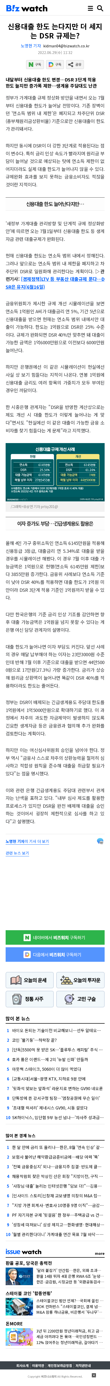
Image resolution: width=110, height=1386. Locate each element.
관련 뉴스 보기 (17, 853)
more (100, 1253)
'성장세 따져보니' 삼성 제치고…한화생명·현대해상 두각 (60, 1225)
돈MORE (14, 1323)
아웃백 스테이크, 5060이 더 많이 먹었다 (46, 1069)
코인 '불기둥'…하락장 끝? (34, 1040)
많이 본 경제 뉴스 (21, 1135)
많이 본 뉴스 (18, 1018)
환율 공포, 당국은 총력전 (29, 1263)
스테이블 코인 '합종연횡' (29, 1293)
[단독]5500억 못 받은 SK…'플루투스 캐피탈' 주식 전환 (59, 1050)
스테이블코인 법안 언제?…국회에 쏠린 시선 (71, 1300)
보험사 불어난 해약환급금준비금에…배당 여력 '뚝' (55, 1157)
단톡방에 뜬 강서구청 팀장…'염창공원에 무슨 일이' (56, 1098)
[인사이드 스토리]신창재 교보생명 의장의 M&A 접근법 (58, 1195)
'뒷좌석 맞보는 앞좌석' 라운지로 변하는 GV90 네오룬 (57, 1088)
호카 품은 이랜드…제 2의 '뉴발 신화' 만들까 (50, 1059)
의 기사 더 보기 (27, 841)
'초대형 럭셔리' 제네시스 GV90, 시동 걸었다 (49, 1108)
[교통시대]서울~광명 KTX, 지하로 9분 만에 (49, 1079)
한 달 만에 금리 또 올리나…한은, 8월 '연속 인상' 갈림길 (59, 1147)
